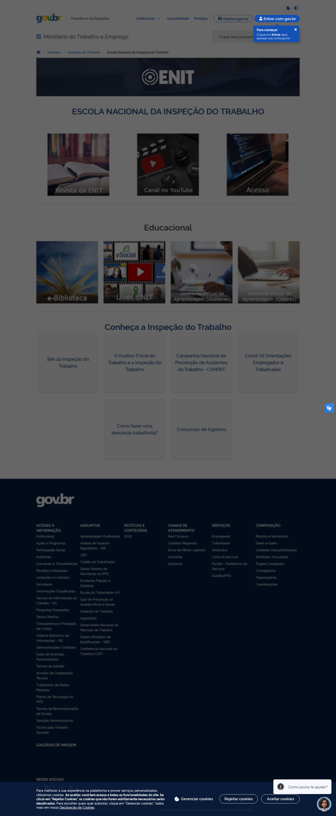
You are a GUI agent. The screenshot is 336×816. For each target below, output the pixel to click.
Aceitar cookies (280, 798)
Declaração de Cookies (77, 807)
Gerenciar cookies (197, 798)
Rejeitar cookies (238, 798)
